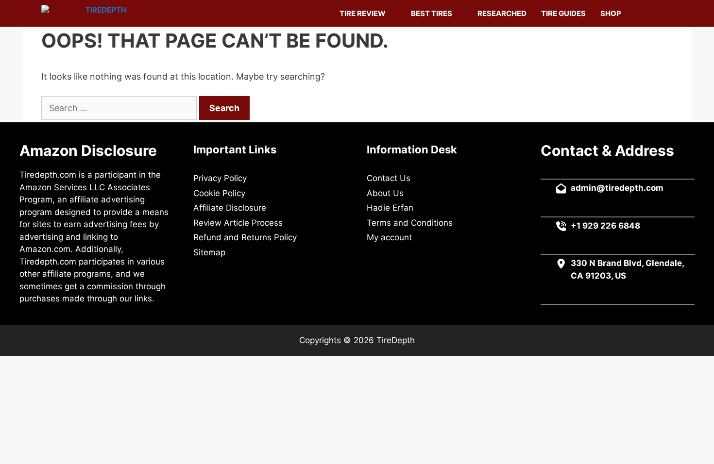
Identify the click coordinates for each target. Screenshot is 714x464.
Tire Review (363, 13)
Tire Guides (563, 13)
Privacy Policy (220, 178)
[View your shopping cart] (639, 13)
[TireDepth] (86, 13)
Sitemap (209, 252)
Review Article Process (238, 223)
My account (389, 237)
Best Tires (431, 13)
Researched (502, 13)
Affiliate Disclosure (229, 208)
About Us (385, 193)
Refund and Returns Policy (245, 237)
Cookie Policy (219, 193)
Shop (610, 13)
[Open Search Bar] (661, 13)
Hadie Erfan (390, 208)
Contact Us (388, 178)
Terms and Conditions (410, 223)
